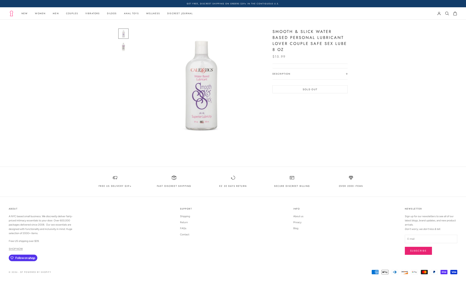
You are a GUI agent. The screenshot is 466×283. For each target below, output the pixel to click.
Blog (295, 228)
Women (40, 13)
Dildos (112, 13)
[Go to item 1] (123, 34)
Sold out (310, 89)
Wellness (153, 13)
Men (56, 13)
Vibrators (92, 13)
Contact (184, 234)
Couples (72, 13)
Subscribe (418, 250)
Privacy (297, 222)
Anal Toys (131, 13)
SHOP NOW (16, 248)
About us (298, 216)
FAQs (183, 228)
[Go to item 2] (123, 47)
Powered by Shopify (37, 272)
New (24, 13)
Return (184, 222)
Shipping (185, 216)
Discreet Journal (180, 13)
